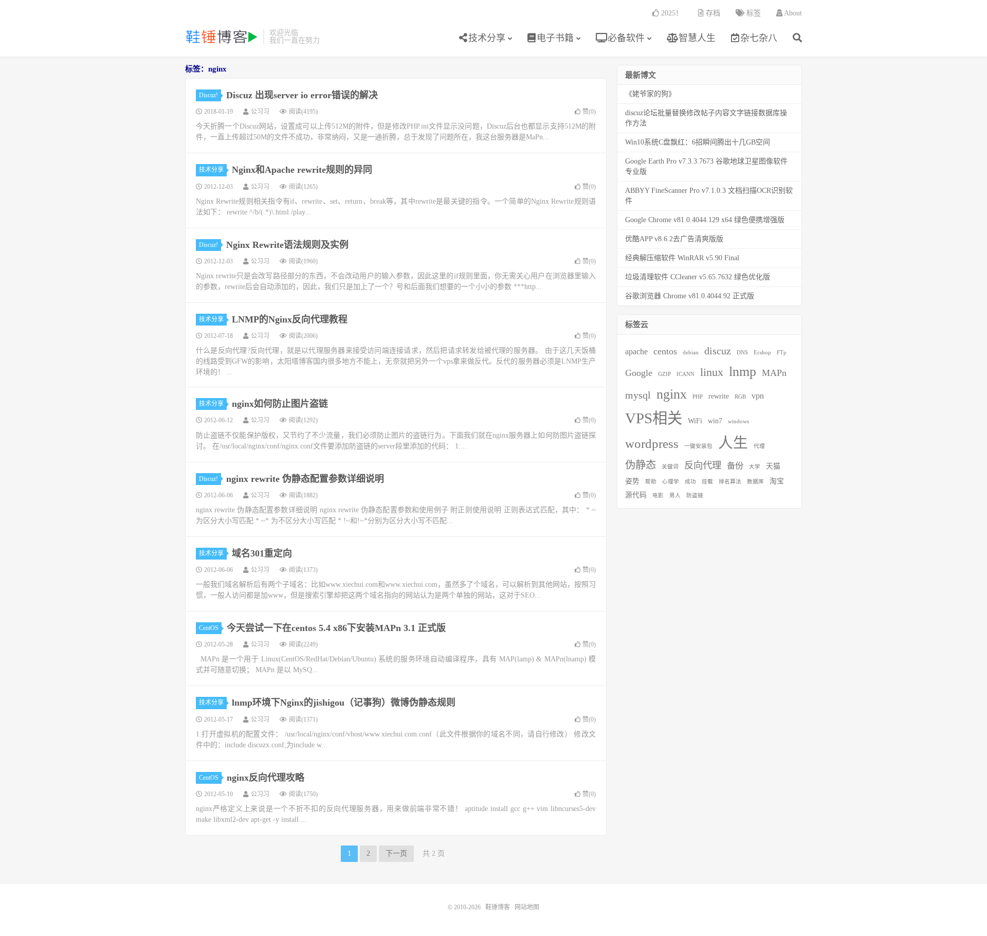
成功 (690, 481)
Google (638, 373)
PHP (697, 397)
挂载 (707, 481)
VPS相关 (653, 418)
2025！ (671, 13)
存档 (712, 13)
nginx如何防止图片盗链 (280, 404)
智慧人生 (696, 38)
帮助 (650, 481)
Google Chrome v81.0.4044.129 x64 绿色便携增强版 (704, 220)
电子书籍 (555, 38)
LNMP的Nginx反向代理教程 (290, 319)
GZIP (664, 374)
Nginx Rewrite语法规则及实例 (287, 245)
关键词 (670, 467)
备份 (735, 466)
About (792, 13)
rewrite (718, 396)
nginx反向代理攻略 (265, 777)
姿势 (632, 481)
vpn (758, 396)
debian (691, 352)
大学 (754, 467)
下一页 (396, 853)
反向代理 (702, 465)
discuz (717, 350)
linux (711, 372)
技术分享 (486, 38)
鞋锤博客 (221, 36)
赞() (589, 111)
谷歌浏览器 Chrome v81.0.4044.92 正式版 (689, 296)
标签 (752, 13)
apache (636, 351)
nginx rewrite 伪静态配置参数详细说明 (305, 479)
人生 (733, 443)
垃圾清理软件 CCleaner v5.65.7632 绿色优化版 (697, 277)
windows (738, 421)
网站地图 (527, 907)
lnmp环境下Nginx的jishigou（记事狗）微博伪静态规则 (343, 702)
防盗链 (694, 495)
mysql (638, 395)
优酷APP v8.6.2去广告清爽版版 (674, 239)
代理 (759, 446)
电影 (658, 495)
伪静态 (640, 465)
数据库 (755, 481)
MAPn (774, 373)
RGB (740, 397)
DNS (742, 352)
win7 (715, 421)
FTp (782, 352)
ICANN (685, 374)
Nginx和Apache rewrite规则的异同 (302, 170)
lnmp (742, 371)
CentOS (208, 628)
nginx (671, 394)
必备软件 (625, 38)
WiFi (695, 421)
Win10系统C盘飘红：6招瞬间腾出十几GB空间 (697, 142)
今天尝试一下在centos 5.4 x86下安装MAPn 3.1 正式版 (336, 628)
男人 (675, 495)
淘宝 (777, 481)
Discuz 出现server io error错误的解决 (302, 95)
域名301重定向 (262, 553)
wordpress (652, 444)
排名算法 (730, 481)
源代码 (636, 495)
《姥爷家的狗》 (650, 94)
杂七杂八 (758, 38)
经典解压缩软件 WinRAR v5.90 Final (682, 258)
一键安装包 (698, 446)
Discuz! (208, 95)
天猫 (773, 466)
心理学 (670, 481)
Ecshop (762, 352)
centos (665, 351)
